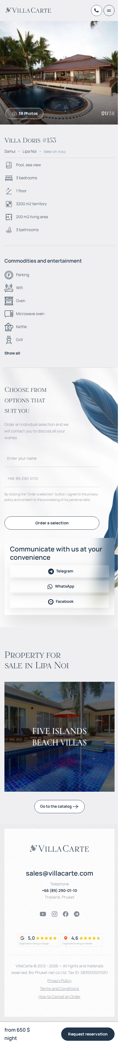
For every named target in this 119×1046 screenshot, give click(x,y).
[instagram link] (54, 914)
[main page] (28, 10)
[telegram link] (76, 914)
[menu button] (109, 10)
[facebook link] (65, 914)
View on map (55, 151)
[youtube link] (43, 914)
